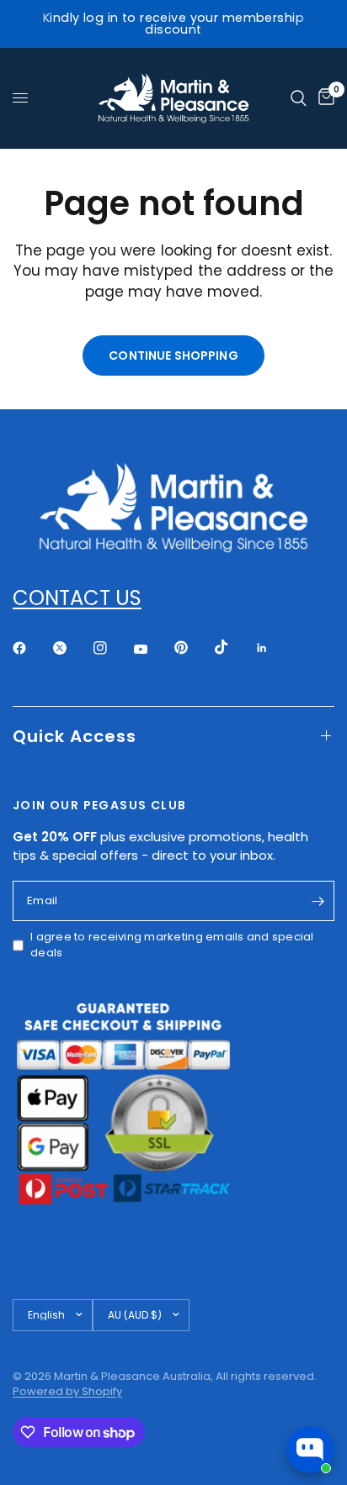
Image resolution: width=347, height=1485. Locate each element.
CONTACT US (77, 598)
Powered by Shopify (67, 1391)
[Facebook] (31, 647)
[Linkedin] (273, 647)
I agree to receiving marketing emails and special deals (172, 945)
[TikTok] (233, 647)
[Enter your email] (317, 901)
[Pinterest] (192, 647)
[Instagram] (112, 647)
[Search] (298, 98)
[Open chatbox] (310, 1449)
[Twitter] (71, 647)
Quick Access (74, 736)
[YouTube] (152, 649)
